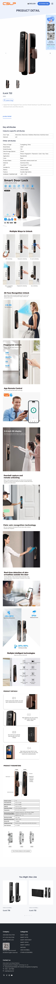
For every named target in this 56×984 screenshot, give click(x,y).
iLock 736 (6, 910)
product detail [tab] (7, 116)
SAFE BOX (23, 947)
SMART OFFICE (24, 942)
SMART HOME (24, 935)
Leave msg (9, 100)
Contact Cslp (44, 3)
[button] (50, 53)
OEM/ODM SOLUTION (9, 935)
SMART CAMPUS (25, 945)
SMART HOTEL (24, 937)
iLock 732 (32, 910)
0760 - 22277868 (9, 969)
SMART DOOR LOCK (8, 940)
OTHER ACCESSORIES (26, 952)
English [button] (32, 4)
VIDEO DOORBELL (25, 950)
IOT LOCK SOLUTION (8, 937)
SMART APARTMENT (26, 940)
